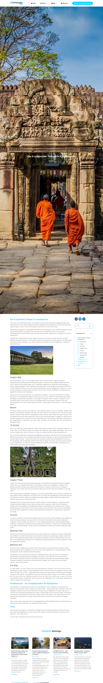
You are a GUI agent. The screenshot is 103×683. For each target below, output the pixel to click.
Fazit (79, 365)
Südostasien (55, 164)
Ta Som (82, 350)
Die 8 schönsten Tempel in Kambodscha (84, 338)
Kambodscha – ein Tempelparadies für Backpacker (82, 361)
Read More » (14, 674)
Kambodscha (50, 164)
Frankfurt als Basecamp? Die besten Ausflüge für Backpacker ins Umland (40, 652)
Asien (46, 164)
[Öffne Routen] (46, 3)
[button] (76, 319)
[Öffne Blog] (56, 3)
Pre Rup (82, 357)
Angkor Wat (83, 341)
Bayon (81, 344)
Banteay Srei (83, 355)
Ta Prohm (82, 346)
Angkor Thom (83, 348)
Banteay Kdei (83, 353)
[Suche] (89, 325)
